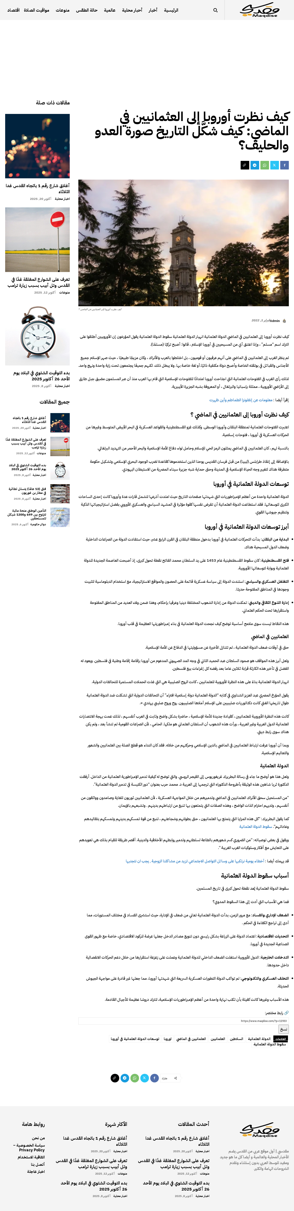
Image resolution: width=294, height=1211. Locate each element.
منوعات (64, 293)
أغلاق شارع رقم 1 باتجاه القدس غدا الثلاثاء (38, 188)
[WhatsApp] (264, 165)
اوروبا (168, 1039)
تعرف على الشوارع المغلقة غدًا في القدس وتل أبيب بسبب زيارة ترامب (39, 282)
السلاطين (236, 1039)
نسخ (283, 1029)
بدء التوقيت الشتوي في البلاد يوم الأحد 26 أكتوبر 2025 (41, 376)
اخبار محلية (62, 199)
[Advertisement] (147, 52)
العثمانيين (218, 1039)
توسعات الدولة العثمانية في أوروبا (135, 1039)
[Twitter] (274, 165)
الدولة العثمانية (259, 1039)
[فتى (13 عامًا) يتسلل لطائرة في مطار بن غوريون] (60, 494)
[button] (215, 10)
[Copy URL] (245, 165)
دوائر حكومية (38, 524)
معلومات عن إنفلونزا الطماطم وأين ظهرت (240, 400)
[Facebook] (284, 165)
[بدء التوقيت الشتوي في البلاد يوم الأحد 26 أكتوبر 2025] (37, 333)
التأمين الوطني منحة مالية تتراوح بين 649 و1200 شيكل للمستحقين (26, 514)
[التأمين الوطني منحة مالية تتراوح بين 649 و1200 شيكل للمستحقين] (60, 517)
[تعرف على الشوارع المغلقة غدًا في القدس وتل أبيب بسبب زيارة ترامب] (37, 239)
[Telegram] (255, 165)
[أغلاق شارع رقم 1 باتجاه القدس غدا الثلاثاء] (37, 146)
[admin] (285, 321)
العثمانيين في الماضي (191, 1039)
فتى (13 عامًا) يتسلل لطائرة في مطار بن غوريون (27, 491)
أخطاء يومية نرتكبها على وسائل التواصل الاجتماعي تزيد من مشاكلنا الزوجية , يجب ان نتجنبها (195, 861)
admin (275, 321)
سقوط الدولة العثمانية (255, 826)
